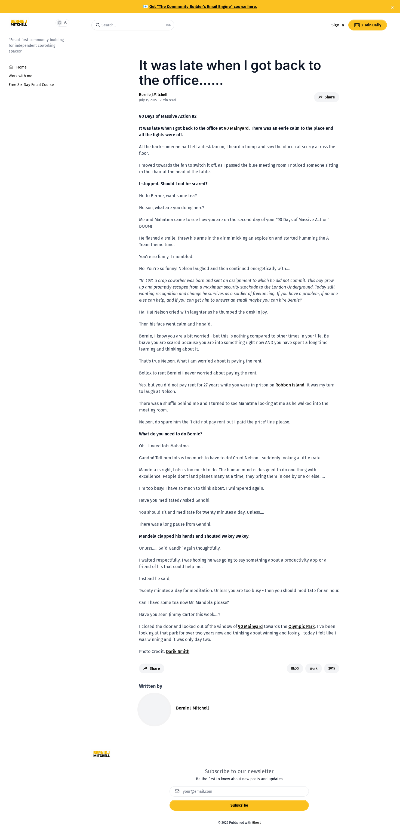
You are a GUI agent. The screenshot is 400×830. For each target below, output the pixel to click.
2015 (331, 668)
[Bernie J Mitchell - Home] (19, 22)
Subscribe (239, 805)
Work (314, 668)
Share (330, 97)
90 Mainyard (236, 128)
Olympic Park (301, 626)
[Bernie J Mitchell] (154, 709)
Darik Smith (177, 651)
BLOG (295, 668)
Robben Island (289, 385)
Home (21, 67)
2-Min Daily (371, 25)
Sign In (337, 25)
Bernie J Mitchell (153, 94)
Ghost (256, 823)
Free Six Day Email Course (31, 84)
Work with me (20, 76)
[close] (392, 7)
